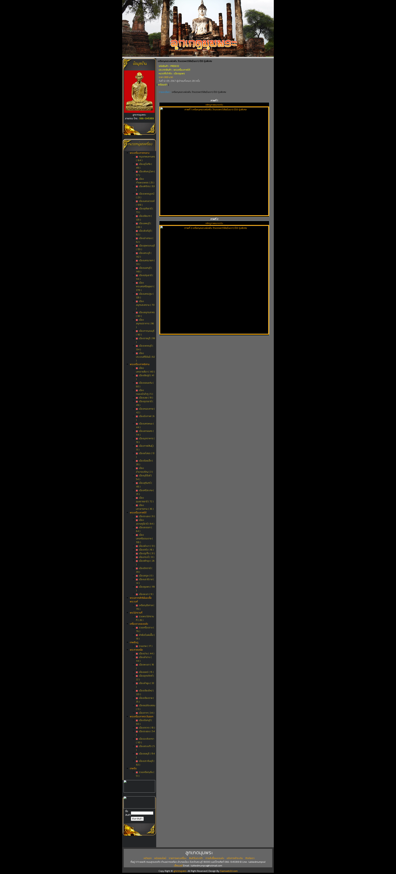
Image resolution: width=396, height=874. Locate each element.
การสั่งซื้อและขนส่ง (214, 858)
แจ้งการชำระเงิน (189, 55)
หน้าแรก (129, 55)
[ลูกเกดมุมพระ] (139, 112)
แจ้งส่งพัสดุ (169, 55)
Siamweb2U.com (229, 871)
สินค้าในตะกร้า (196, 858)
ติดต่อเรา (207, 55)
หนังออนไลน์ (160, 858)
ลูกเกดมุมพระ (180, 871)
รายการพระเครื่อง (148, 55)
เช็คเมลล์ (178, 865)
